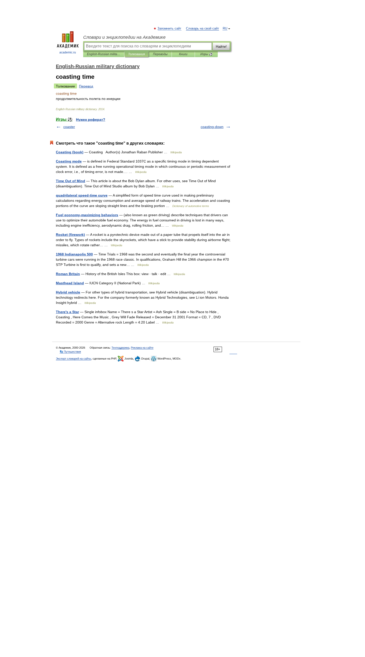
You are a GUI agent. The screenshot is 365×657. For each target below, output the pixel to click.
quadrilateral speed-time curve (82, 195)
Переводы (160, 54)
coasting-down (212, 127)
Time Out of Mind (70, 181)
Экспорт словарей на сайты (73, 358)
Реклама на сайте (142, 347)
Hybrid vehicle (68, 292)
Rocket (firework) (70, 235)
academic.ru (67, 52)
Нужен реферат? (90, 120)
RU (225, 28)
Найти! (221, 46)
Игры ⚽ (206, 54)
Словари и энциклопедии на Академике (124, 37)
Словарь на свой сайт (202, 28)
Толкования (136, 54)
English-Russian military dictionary (103, 54)
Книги (183, 54)
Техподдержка (120, 347)
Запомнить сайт (169, 28)
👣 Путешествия (70, 351)
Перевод (86, 86)
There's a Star (67, 312)
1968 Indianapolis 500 (74, 254)
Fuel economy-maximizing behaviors (87, 215)
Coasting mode (69, 161)
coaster (69, 127)
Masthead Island (70, 283)
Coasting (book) (69, 152)
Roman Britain (68, 274)
